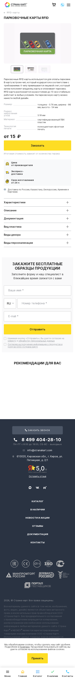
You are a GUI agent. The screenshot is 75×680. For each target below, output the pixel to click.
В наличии (37, 509)
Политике (25, 647)
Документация (37, 534)
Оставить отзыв (37, 476)
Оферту (12, 340)
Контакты (38, 542)
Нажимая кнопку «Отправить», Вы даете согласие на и (36, 339)
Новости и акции (37, 517)
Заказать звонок (38, 430)
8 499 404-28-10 (41, 439)
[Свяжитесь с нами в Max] (30, 487)
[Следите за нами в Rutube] (45, 487)
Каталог (37, 501)
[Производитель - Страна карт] (16, 5)
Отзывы (37, 526)
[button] (17, 69)
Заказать (37, 145)
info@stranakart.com (39, 450)
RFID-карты (13, 12)
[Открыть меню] (68, 5)
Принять (37, 658)
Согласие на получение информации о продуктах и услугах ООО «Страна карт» (35, 345)
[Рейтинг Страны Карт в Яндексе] (37, 468)
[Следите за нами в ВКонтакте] (37, 487)
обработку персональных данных (36, 340)
